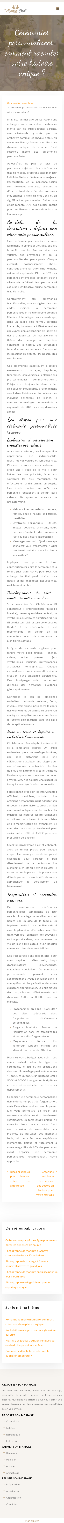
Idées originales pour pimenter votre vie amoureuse (20, 1178)
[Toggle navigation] (57, 8)
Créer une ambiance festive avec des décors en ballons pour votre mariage (45, 1183)
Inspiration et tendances (23, 103)
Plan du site (32, 1520)
